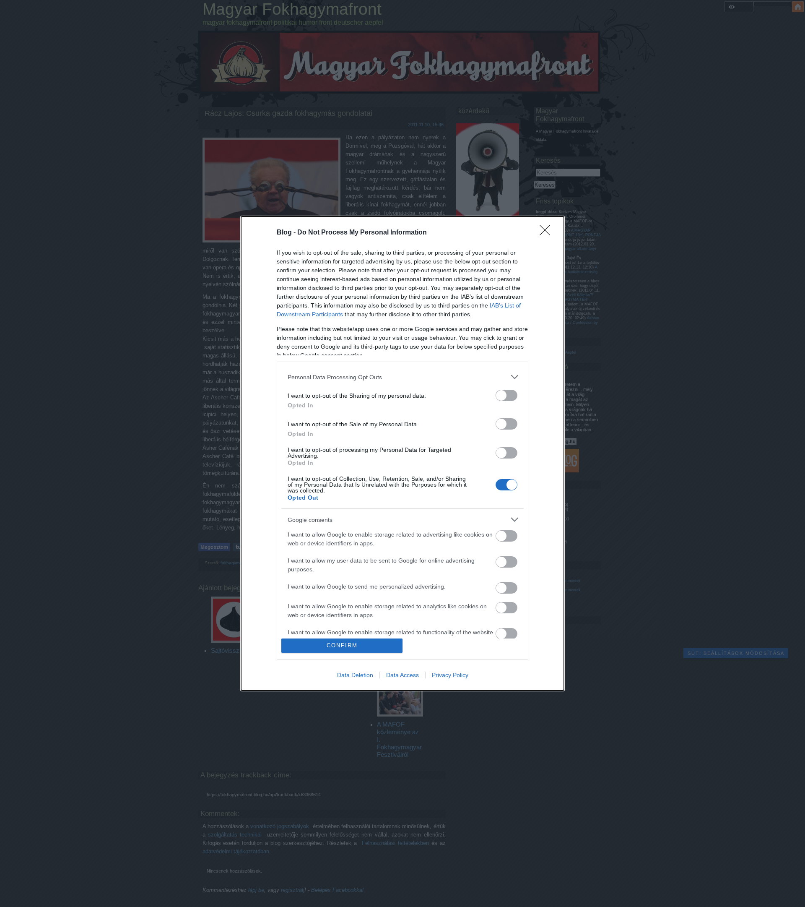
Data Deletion (355, 675)
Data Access (402, 675)
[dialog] (402, 453)
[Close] (548, 233)
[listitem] (402, 377)
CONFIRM (342, 645)
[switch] (506, 395)
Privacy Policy (450, 675)
